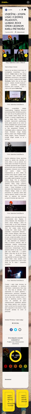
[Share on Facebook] (11, 330)
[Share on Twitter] (15, 330)
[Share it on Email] (19, 330)
